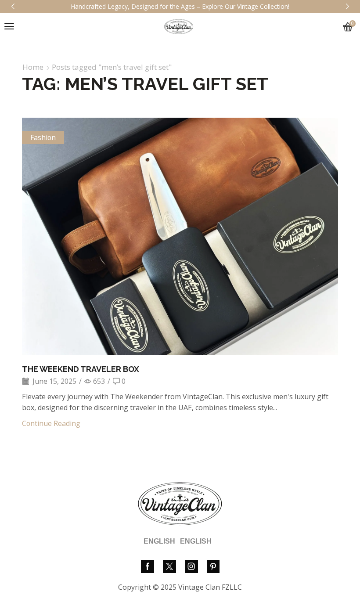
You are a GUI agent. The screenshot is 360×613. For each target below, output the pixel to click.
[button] (9, 26)
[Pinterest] (213, 566)
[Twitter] (169, 566)
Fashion (43, 137)
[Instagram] (191, 566)
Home (32, 67)
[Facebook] (147, 566)
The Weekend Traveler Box (80, 369)
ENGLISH (159, 541)
